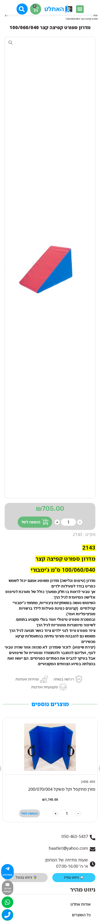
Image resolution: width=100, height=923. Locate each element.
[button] (80, 9)
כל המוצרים (81, 914)
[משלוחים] (7, 868)
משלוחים (7, 874)
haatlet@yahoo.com (68, 848)
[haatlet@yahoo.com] (92, 849)
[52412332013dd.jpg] (50, 267)
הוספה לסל (30, 522)
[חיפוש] (22, 9)
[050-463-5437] (92, 837)
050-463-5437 (74, 836)
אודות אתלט (80, 904)
